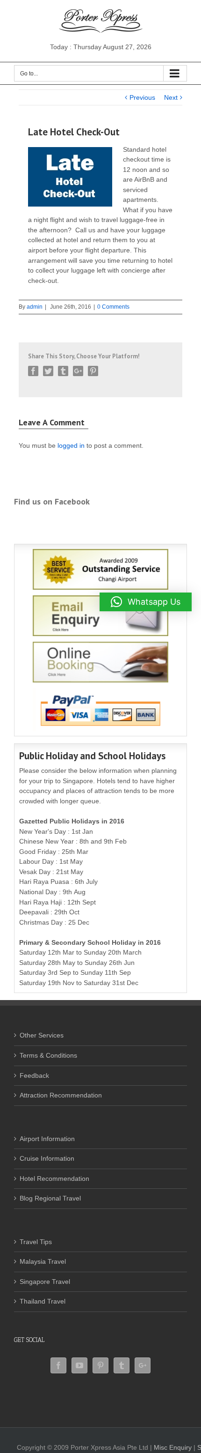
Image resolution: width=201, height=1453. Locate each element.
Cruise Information (47, 1158)
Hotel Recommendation (54, 1178)
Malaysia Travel (43, 1261)
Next (171, 97)
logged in (71, 445)
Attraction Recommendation (61, 1095)
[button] (146, 602)
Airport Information (47, 1138)
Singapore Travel (45, 1281)
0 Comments (113, 307)
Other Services (42, 1035)
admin (35, 307)
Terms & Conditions (48, 1055)
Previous (142, 97)
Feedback (34, 1075)
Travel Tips (36, 1241)
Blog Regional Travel (50, 1198)
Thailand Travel (42, 1301)
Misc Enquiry (173, 1447)
